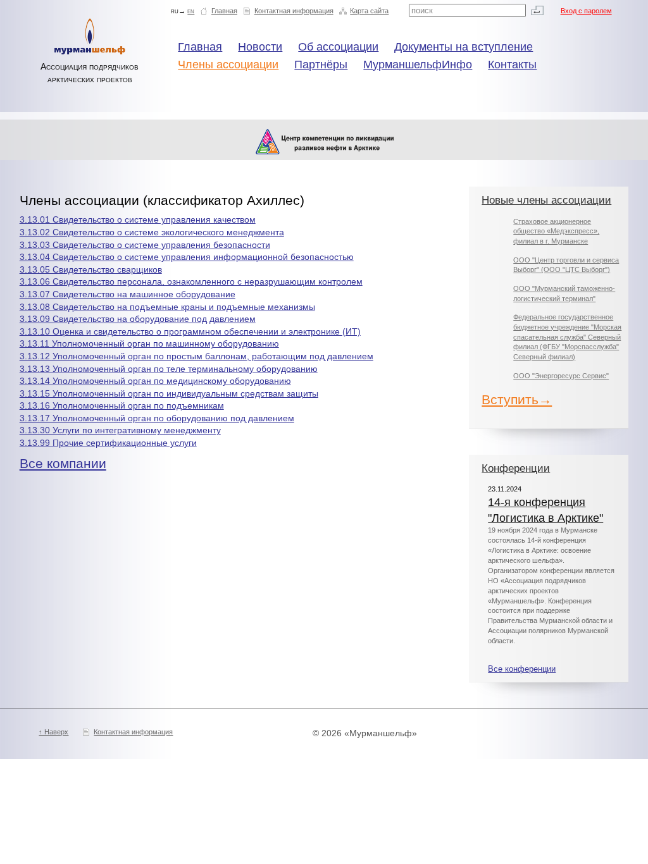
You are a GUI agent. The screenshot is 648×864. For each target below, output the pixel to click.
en (190, 11)
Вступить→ (517, 399)
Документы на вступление (463, 46)
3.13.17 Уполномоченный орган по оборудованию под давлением (157, 418)
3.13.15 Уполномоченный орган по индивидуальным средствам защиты (169, 393)
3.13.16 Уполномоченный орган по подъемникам (122, 405)
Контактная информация (293, 11)
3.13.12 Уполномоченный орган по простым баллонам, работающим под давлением (196, 356)
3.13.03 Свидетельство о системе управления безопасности (145, 245)
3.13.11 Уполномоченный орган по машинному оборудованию (149, 343)
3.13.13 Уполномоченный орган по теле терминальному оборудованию (169, 369)
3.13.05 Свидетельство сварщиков (91, 269)
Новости (260, 46)
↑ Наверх (53, 732)
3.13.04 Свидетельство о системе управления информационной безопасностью (187, 257)
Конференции (516, 468)
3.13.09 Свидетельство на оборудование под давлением (138, 319)
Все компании (63, 463)
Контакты (512, 64)
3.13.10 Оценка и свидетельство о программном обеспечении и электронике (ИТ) (190, 331)
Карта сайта (369, 11)
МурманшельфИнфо (417, 64)
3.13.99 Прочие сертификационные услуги (108, 443)
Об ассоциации (338, 46)
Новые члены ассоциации (546, 200)
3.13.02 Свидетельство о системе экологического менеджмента (152, 232)
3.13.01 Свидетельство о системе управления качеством (138, 219)
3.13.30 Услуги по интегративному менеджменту (120, 430)
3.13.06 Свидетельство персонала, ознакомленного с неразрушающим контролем (191, 281)
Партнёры (320, 64)
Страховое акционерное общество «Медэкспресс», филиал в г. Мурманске (556, 231)
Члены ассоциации (228, 64)
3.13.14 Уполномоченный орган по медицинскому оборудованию (155, 381)
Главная (224, 11)
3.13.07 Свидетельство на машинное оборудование (127, 294)
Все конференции (522, 669)
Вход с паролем (586, 11)
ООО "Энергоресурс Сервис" (561, 376)
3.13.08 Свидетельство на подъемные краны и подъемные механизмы (167, 307)
